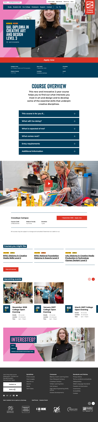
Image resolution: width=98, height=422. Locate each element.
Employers (35, 7)
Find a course (30, 377)
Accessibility (76, 391)
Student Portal (43, 400)
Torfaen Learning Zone (56, 384)
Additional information (32, 151)
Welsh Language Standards (81, 384)
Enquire (13, 348)
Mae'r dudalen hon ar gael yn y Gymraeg (14, 400)
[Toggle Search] (60, 7)
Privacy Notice (77, 377)
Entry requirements (31, 143)
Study (10, 7)
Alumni (28, 384)
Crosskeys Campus (42, 73)
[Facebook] (4, 395)
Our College (26, 7)
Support (42, 7)
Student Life (17, 7)
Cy (57, 7)
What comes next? (30, 136)
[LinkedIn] (13, 395)
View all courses (11, 269)
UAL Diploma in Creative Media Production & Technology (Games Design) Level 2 (79, 258)
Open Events (59, 1)
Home (5, 2)
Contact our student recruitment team (22, 351)
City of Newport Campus (57, 379)
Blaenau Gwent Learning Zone (59, 377)
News (72, 1)
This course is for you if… (33, 113)
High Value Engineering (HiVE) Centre (59, 389)
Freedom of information (80, 386)
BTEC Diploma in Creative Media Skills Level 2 (15, 257)
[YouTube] (17, 395)
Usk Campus (54, 386)
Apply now (49, 60)
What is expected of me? (33, 128)
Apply (12, 345)
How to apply (51, 1)
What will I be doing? (32, 121)
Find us (11, 390)
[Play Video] (49, 183)
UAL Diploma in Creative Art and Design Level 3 (15, 2)
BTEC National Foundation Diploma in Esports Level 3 (46, 257)
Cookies (75, 393)
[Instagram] (7, 395)
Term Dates (30, 389)
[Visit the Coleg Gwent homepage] (90, 7)
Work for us (66, 1)
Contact (49, 7)
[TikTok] (10, 395)
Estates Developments (57, 393)
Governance (76, 389)
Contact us (12, 384)
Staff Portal (35, 400)
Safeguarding (77, 382)
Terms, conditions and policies (82, 379)
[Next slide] (93, 279)
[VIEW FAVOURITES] (87, 420)
